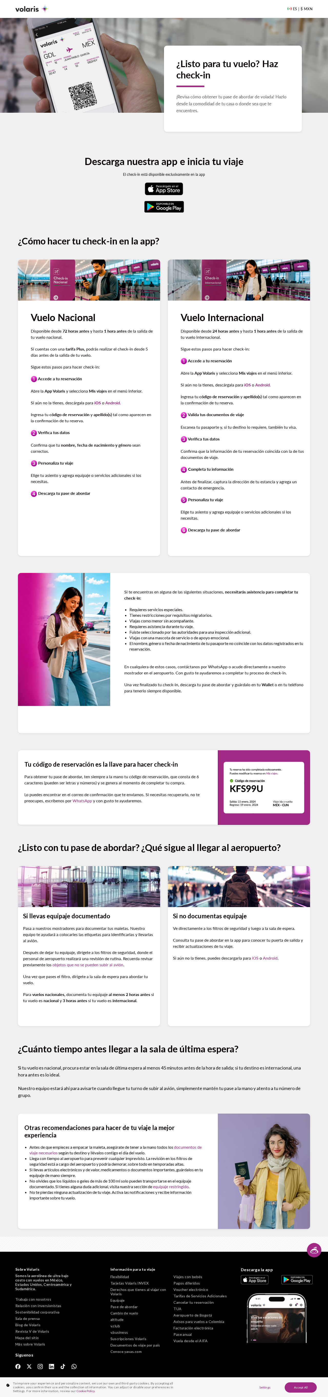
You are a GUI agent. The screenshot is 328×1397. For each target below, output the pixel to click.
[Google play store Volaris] (164, 206)
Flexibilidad (119, 1277)
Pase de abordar (124, 1306)
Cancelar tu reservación (193, 1302)
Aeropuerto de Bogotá (192, 1315)
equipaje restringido (171, 1186)
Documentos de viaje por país (135, 1345)
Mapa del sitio (27, 1338)
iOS (255, 958)
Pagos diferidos (186, 1283)
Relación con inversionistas (38, 1305)
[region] (164, 1387)
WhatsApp (82, 800)
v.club (115, 1326)
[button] (314, 1250)
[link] (17, 1366)
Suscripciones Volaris (128, 1339)
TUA (177, 1309)
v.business (119, 1332)
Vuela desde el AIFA (190, 1341)
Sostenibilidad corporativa (37, 1312)
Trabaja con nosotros (33, 1299)
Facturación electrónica (193, 1328)
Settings (265, 1387)
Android (270, 958)
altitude (117, 1319)
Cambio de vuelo (124, 1313)
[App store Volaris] (164, 188)
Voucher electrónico (190, 1289)
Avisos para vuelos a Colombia (198, 1321)
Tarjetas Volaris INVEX (129, 1283)
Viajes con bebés (187, 1277)
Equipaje (117, 1300)
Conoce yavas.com (126, 1351)
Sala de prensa (27, 1318)
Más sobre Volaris (30, 1344)
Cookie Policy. (85, 1391)
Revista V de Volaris (32, 1331)
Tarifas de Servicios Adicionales (200, 1296)
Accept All (301, 1387)
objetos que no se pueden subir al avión (88, 964)
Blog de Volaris (27, 1325)
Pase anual (182, 1334)
